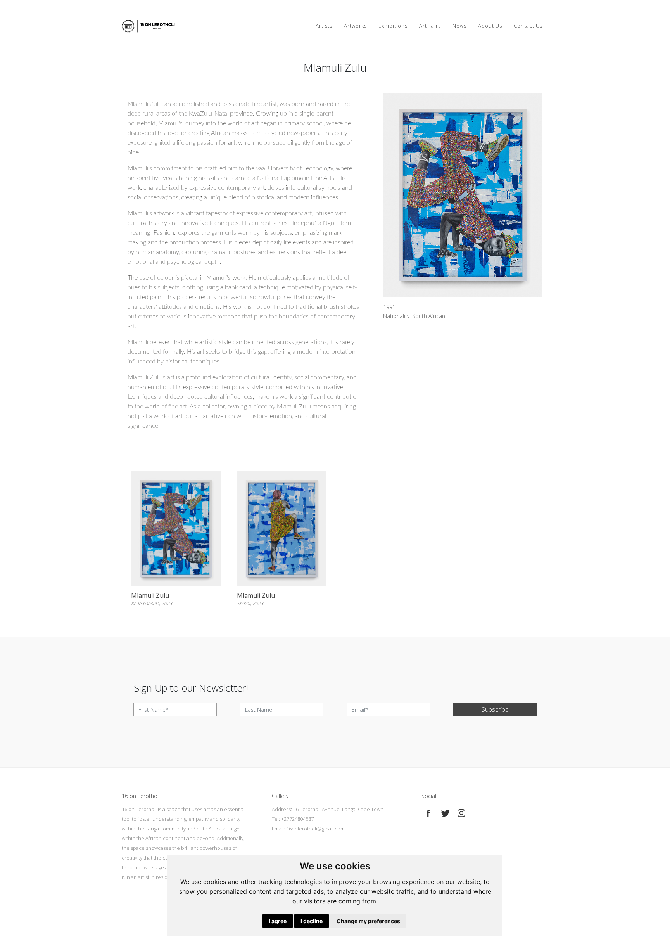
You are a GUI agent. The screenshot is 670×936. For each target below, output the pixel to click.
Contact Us (528, 25)
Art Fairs (430, 25)
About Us (490, 25)
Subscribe (495, 709)
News (459, 25)
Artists (324, 25)
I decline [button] (311, 921)
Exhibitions (393, 25)
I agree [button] (278, 921)
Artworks (355, 25)
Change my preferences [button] (368, 921)
